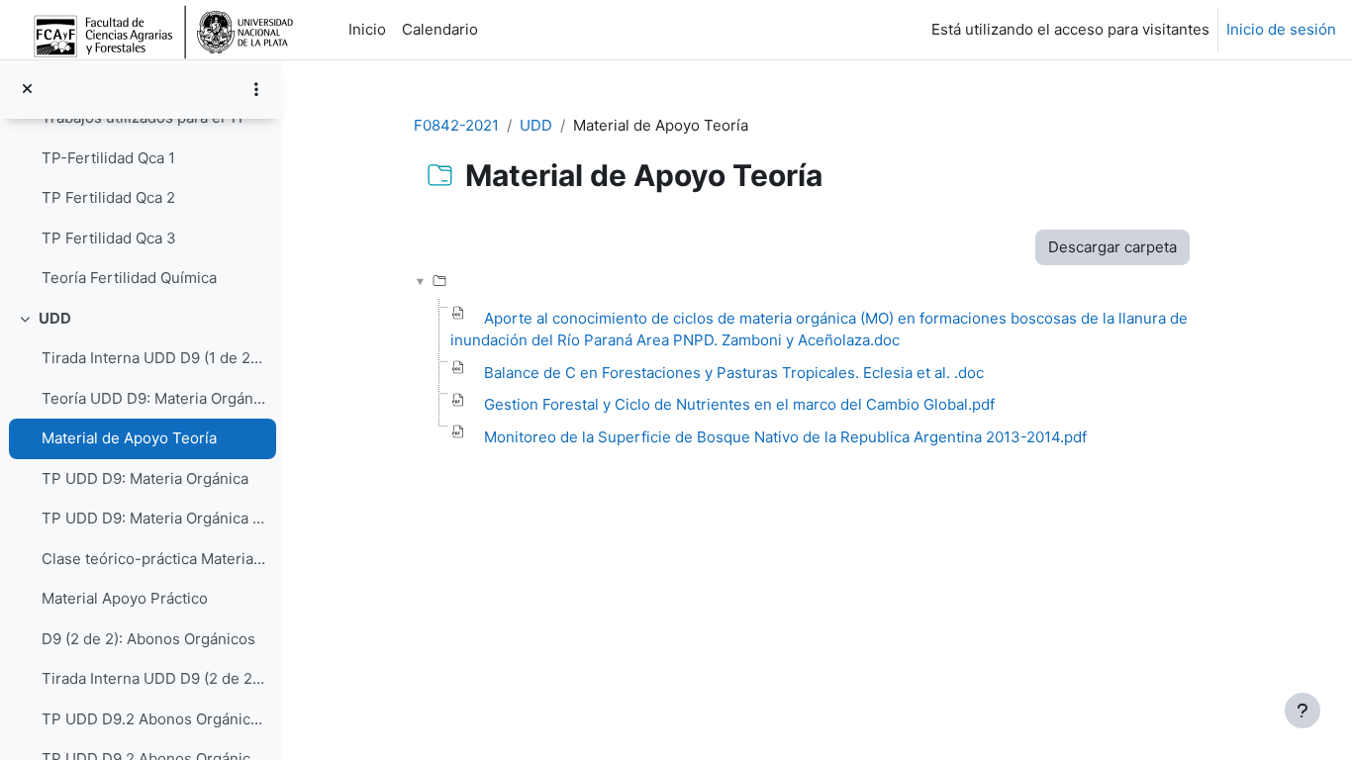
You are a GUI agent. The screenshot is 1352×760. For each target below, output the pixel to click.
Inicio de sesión (1281, 29)
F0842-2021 (456, 125)
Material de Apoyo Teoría (129, 437)
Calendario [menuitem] (440, 29)
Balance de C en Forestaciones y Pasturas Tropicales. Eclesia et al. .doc (734, 372)
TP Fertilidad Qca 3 (109, 238)
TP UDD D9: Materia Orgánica (145, 478)
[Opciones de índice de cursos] (256, 89)
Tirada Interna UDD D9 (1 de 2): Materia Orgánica (154, 357)
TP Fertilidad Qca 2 (108, 197)
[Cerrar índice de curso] (27, 89)
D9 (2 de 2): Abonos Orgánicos (152, 638)
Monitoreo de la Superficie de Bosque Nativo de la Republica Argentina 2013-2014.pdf (785, 437)
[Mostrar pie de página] (1302, 710)
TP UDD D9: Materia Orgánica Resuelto (154, 518)
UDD (55, 318)
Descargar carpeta (1112, 247)
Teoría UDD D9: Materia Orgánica (154, 398)
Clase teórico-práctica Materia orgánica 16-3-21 (154, 558)
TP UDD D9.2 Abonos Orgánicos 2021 (154, 719)
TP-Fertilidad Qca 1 (108, 157)
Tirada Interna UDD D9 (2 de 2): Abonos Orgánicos (154, 678)
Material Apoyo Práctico (125, 598)
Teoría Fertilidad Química (129, 277)
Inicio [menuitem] (367, 29)
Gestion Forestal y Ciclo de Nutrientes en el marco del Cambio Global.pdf (739, 404)
